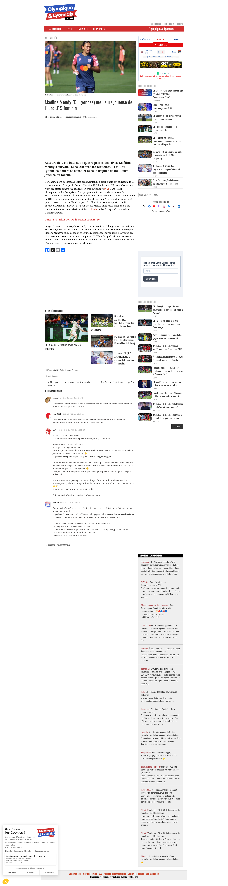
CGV (100, 873)
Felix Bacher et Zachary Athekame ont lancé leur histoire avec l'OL (167, 394)
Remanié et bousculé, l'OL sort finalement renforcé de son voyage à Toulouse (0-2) (168, 371)
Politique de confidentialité (115, 873)
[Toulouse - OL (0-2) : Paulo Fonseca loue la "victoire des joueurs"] (145, 406)
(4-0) (106, 188)
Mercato (83, 29)
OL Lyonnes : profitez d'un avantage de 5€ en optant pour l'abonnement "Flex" (168, 94)
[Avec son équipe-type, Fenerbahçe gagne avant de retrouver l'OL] (145, 337)
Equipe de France (65, 370)
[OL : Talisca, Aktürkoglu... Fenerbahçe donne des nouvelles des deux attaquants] (102, 326)
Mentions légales (90, 873)
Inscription (167, 23)
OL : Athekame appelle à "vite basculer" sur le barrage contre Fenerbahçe (166, 324)
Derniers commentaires (161, 211)
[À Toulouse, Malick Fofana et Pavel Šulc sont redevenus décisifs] (145, 359)
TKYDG (70, 29)
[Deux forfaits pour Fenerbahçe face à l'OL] (145, 107)
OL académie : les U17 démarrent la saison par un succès (167, 117)
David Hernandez (75, 117)
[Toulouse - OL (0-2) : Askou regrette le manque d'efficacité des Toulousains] (102, 363)
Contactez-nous (75, 873)
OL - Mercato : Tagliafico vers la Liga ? (116, 382)
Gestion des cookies (136, 873)
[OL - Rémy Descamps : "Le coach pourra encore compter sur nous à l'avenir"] (145, 309)
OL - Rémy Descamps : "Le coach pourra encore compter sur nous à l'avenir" (168, 310)
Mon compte (178, 23)
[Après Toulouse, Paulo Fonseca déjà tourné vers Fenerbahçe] (145, 183)
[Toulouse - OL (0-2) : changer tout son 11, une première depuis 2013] (145, 348)
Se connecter (156, 23)
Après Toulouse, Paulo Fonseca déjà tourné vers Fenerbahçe (166, 182)
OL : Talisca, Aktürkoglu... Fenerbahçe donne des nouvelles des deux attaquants (167, 141)
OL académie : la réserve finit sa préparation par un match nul (167, 383)
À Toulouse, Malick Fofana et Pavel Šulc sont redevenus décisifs (168, 358)
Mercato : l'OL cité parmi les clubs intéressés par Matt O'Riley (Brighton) (125, 340)
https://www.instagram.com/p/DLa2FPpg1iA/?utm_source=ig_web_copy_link (82, 456)
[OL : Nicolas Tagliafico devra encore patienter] (66, 341)
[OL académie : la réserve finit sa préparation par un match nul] (145, 384)
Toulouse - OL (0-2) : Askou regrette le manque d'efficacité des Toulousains (124, 358)
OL (47, 376)
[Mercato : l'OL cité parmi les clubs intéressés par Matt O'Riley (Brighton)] (102, 346)
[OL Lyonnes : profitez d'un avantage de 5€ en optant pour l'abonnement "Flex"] (145, 93)
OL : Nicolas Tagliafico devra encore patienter (165, 128)
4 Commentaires (91, 117)
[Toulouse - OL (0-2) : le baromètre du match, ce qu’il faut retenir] (145, 417)
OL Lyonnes (99, 29)
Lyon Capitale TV (152, 873)
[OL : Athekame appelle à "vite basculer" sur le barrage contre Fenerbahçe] (145, 323)
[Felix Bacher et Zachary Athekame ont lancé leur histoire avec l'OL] (145, 395)
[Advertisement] (91, 140)
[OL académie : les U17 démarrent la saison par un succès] (145, 118)
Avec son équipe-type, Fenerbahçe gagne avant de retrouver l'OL (167, 336)
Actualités (55, 29)
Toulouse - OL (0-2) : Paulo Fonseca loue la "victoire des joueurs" (168, 405)
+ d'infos (177, 426)
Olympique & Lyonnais (161, 28)
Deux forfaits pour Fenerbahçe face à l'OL (163, 106)
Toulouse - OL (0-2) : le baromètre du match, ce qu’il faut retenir (167, 416)
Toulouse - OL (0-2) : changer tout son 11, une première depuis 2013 (167, 347)
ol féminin (53, 376)
